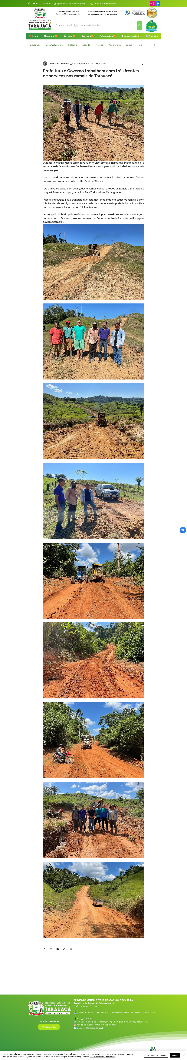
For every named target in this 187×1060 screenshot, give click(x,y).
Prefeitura (72, 45)
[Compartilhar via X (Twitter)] (51, 948)
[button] (50, 36)
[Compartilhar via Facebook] (44, 948)
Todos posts (34, 45)
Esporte (86, 45)
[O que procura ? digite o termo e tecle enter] (139, 25)
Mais (140, 45)
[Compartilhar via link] (64, 948)
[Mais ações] (142, 63)
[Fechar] (183, 1055)
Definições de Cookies (156, 1055)
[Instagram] (152, 3)
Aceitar (175, 1055)
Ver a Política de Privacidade (102, 1056)
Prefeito (99, 45)
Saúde (129, 45)
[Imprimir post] (71, 948)
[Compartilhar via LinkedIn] (57, 948)
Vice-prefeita (114, 45)
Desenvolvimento (54, 45)
